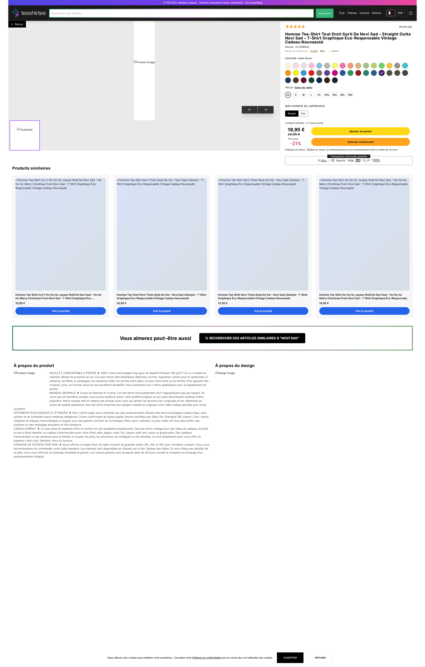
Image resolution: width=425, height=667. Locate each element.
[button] (349, 160)
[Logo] (29, 13)
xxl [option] (327, 94)
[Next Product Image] (265, 110)
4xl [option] (342, 94)
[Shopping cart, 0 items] (411, 13)
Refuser (320, 657)
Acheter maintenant (361, 142)
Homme (364, 13)
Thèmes (352, 13)
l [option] (311, 94)
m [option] (303, 94)
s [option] (296, 94)
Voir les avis (405, 26)
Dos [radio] (303, 113)
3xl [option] (335, 94)
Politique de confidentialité (206, 657)
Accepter (290, 657)
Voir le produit (61, 311)
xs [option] (288, 94)
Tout (341, 13)
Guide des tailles (303, 87)
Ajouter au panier (360, 131)
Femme (376, 13)
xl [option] (319, 94)
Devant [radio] (292, 113)
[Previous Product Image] (250, 110)
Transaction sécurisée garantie (349, 156)
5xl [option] (350, 94)
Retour (19, 24)
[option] (288, 66)
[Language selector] (390, 13)
